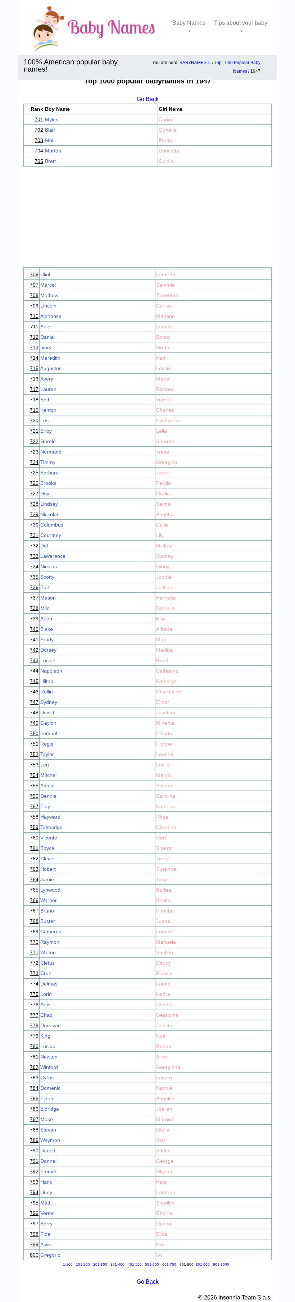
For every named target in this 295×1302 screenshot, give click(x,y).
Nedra (163, 994)
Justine (164, 587)
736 (34, 587)
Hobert (48, 869)
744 (34, 671)
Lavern (164, 1077)
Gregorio (50, 1255)
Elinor (162, 702)
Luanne (164, 931)
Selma (163, 504)
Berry (46, 1223)
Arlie (45, 326)
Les (44, 420)
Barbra (164, 890)
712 (34, 337)
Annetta (165, 514)
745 (34, 681)
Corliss (164, 306)
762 (34, 858)
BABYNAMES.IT (195, 62)
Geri (161, 838)
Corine (166, 119)
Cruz (45, 973)
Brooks (48, 483)
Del (44, 545)
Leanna (164, 754)
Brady (47, 639)
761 (34, 848)
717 (34, 389)
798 (34, 1234)
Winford (49, 1067)
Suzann (164, 785)
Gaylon (48, 723)
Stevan (48, 1130)
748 (34, 712)
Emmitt (48, 1171)
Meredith (50, 358)
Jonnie (163, 577)
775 (34, 994)
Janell (162, 472)
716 (34, 379)
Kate (161, 1182)
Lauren (48, 389)
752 (34, 754)
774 (34, 984)
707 (34, 285)
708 (34, 295)
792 (34, 1171)
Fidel (45, 1234)
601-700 (169, 1264)
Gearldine (167, 1015)
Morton (53, 151)
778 (34, 1025)
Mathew (49, 295)
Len (44, 765)
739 (34, 619)
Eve (160, 1244)
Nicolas (48, 566)
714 (34, 358)
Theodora (167, 295)
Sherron (165, 441)
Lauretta (165, 274)
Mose (46, 1119)
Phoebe (165, 911)
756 (34, 796)
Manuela (166, 942)
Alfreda (164, 629)
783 (34, 1077)
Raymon (49, 942)
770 (34, 942)
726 (34, 483)
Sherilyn (165, 1203)
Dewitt (47, 712)
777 (34, 1015)
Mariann (165, 316)
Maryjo (164, 775)
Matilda (164, 650)
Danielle (165, 608)
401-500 (135, 1264)
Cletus (47, 963)
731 (34, 535)
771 (34, 952)
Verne (47, 1213)
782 (34, 1067)
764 (34, 879)
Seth (45, 399)
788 (34, 1130)
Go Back (148, 99)
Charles (165, 410)
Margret (165, 1119)
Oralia (163, 493)
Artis (45, 1004)
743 (34, 660)
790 (34, 1150)
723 (34, 452)
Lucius (47, 1046)
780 (34, 1046)
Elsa (161, 619)
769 (34, 931)
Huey (46, 1192)
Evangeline (168, 420)
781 (34, 1057)
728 (34, 504)
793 (34, 1182)
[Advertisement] (147, 217)
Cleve (46, 858)
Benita (163, 900)
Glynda (164, 1171)
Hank (46, 1182)
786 (34, 1109)
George (164, 1161)
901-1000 (221, 1264)
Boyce (47, 848)
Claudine (166, 827)
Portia (165, 140)
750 (34, 733)
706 (34, 274)
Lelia (161, 431)
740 (34, 629)
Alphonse (51, 316)
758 (34, 817)
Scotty (47, 577)
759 (34, 827)
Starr (161, 1140)
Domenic (50, 1088)
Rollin (46, 692)
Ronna (163, 1046)
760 (34, 838)
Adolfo (47, 785)
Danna (163, 1223)
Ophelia (167, 130)
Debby (163, 963)
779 (34, 1036)
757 (34, 806)
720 (34, 420)
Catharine (167, 671)
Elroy (46, 431)
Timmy (47, 462)
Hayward (50, 817)
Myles (51, 119)
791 (34, 1161)
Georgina (166, 462)
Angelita (165, 1098)
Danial (47, 337)
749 (34, 723)
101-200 (83, 1264)
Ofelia (162, 1130)
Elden (46, 1098)
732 (34, 545)
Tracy (162, 858)
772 (34, 963)
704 (39, 151)
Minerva (165, 723)
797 (34, 1223)
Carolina (165, 796)
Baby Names (188, 23)
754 (34, 775)
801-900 (203, 1264)
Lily (160, 535)
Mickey (164, 545)
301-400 (117, 1264)
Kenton (48, 410)
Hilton (46, 681)
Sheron (164, 848)
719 (34, 410)
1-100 (68, 1264)
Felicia (163, 483)
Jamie (47, 879)
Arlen (46, 619)
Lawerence (52, 556)
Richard (165, 389)
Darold (47, 1150)
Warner (48, 900)
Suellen (164, 952)
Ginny (162, 566)
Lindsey (49, 504)
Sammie (165, 285)
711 (34, 326)
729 (34, 514)
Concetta (169, 151)
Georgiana (168, 1067)
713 (34, 347)
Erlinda (164, 733)
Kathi (162, 358)
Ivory (45, 347)
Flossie (164, 973)
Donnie (164, 1004)
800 (34, 1255)
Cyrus (47, 1077)
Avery (46, 379)
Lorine (163, 984)
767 (34, 911)
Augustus (51, 368)
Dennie (48, 796)
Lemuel (48, 733)
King (45, 1036)
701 (39, 119)
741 (34, 639)
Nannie (164, 1088)
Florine (164, 744)
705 (39, 161)
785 (34, 1098)
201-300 (100, 1264)
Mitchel (48, 775)
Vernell (164, 399)
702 (39, 130)
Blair (50, 130)
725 (34, 472)
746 (34, 692)
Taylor (47, 754)
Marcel (48, 285)
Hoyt (45, 493)
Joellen (164, 1109)
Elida (161, 1234)
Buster (47, 921)
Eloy (45, 806)
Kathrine (165, 806)
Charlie (164, 1213)
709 (34, 306)
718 (34, 399)
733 (34, 556)
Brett (50, 161)
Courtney (50, 535)
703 (39, 140)
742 (34, 650)
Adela (162, 1150)
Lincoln (48, 306)
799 (34, 1244)
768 (34, 921)
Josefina (165, 712)
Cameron (51, 931)
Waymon (50, 1140)
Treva (162, 452)
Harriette (166, 598)
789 (34, 1140)
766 (34, 900)
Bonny (163, 337)
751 (34, 744)
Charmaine (168, 692)
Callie (162, 525)
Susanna (166, 869)
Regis (46, 744)
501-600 (152, 1264)
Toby (161, 879)
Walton (48, 952)
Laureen (165, 1192)
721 (34, 431)
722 (34, 441)
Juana (163, 921)
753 (34, 765)
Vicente (48, 838)
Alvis (45, 1244)
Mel (49, 140)
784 (34, 1088)
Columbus (51, 525)
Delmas (49, 984)
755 (34, 785)
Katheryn (166, 681)
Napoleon (51, 671)
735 (34, 577)
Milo (45, 608)
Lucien (47, 660)
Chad (46, 1015)
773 (34, 973)
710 (34, 316)
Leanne (164, 326)
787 (34, 1119)
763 (34, 869)
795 (34, 1203)
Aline (161, 1057)
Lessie (163, 368)
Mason (48, 598)
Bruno (47, 911)
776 (34, 1004)
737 (34, 598)
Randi (162, 660)
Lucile (162, 765)
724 (34, 462)
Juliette (164, 1025)
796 (34, 1213)
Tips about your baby (240, 23)
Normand (51, 452)
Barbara (49, 472)
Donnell (49, 1161)
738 (34, 608)
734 (34, 566)
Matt (45, 1203)
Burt (45, 587)
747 (34, 702)
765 (34, 890)
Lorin (46, 994)
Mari (161, 639)
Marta (162, 379)
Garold (48, 441)
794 (34, 1192)
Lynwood (50, 890)
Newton (49, 1057)
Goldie (166, 161)
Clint (45, 274)
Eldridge (49, 1109)
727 (34, 493)
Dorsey (48, 650)
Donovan (50, 1025)
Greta (162, 347)
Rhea (162, 817)
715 (34, 368)
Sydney (164, 556)
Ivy (159, 1255)
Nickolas (49, 514)
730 (34, 525)
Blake (46, 629)
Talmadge (51, 827)
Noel (161, 1036)
